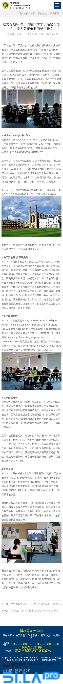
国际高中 (50, 663)
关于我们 (20, 635)
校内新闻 (54, 13)
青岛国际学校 (37, 663)
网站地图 (46, 659)
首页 (33, 13)
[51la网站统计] (31, 682)
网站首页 (7, 635)
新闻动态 (42, 13)
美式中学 (17, 666)
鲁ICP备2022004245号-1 (28, 659)
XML (54, 659)
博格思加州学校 (19, 663)
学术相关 (32, 635)
